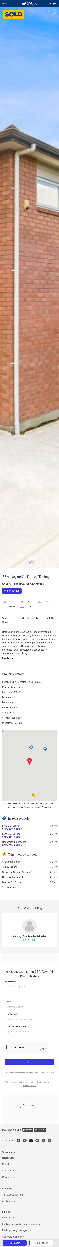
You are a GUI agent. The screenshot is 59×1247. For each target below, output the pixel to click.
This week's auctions (12, 1195)
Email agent (41, 1243)
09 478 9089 (29, 940)
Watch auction (11, 590)
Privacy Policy (29, 1085)
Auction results (9, 1201)
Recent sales (8, 1177)
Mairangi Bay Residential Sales (29, 936)
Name (7, 1001)
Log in (53, 3)
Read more (7, 658)
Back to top (28, 1105)
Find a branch (9, 1217)
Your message (11, 982)
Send (29, 1062)
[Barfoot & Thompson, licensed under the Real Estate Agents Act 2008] (29, 3)
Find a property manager (14, 1230)
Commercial (8, 1170)
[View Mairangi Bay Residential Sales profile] (29, 926)
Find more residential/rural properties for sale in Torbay (29, 1073)
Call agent (14, 1243)
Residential (8, 1158)
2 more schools (10, 887)
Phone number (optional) (16, 1026)
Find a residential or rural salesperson (21, 1224)
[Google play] (40, 1130)
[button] (29, 761)
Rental (5, 1164)
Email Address (11, 1014)
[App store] (27, 1130)
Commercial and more (13, 1237)
